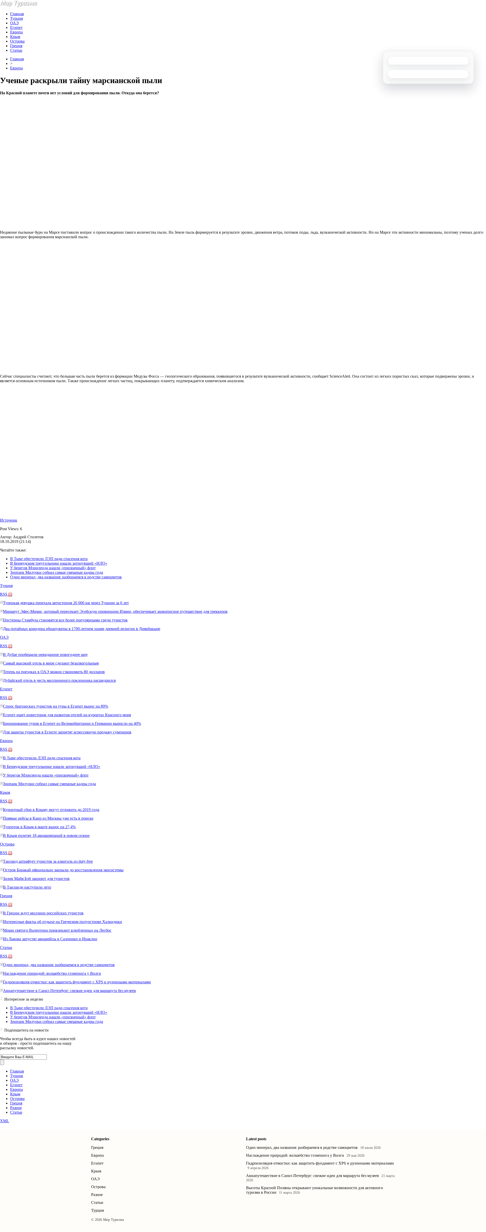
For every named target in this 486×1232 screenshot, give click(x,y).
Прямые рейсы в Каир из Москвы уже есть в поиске (48, 818)
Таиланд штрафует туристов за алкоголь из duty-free (48, 861)
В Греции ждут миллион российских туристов (43, 913)
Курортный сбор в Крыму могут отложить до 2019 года (51, 809)
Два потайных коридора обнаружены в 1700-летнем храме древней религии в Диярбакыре (81, 629)
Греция (16, 46)
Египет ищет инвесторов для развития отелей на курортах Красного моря (67, 715)
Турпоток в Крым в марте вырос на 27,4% (39, 827)
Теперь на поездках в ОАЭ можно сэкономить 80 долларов (54, 672)
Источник (8, 520)
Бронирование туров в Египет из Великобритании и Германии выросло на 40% (72, 723)
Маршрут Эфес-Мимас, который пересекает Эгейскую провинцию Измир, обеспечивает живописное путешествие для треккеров (115, 611)
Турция (16, 18)
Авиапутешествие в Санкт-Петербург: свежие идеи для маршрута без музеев (69, 990)
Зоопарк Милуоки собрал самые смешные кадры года (56, 572)
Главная (17, 14)
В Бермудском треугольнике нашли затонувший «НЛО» (58, 563)
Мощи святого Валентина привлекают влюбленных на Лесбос (57, 930)
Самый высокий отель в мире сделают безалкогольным (51, 663)
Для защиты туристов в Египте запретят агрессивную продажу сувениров (67, 732)
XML (4, 1121)
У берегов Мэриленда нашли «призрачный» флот (53, 568)
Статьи (16, 50)
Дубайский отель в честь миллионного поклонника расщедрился (59, 680)
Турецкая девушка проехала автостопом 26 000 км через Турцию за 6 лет (66, 603)
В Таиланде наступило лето (27, 887)
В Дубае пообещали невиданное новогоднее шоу (45, 654)
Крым (15, 36)
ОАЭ (14, 23)
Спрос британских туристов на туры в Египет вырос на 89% (55, 706)
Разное (16, 1108)
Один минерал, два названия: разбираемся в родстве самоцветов (66, 577)
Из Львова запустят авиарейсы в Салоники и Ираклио (50, 939)
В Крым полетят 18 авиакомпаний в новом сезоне (46, 835)
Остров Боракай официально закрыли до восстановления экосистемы (63, 870)
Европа (16, 32)
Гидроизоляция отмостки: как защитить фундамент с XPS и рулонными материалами (77, 982)
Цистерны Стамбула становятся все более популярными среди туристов (65, 620)
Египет (16, 27)
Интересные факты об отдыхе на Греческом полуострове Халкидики (62, 922)
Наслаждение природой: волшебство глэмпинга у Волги (52, 973)
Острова (17, 41)
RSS (4, 594)
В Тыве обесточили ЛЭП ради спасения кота (49, 559)
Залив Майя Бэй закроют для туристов (36, 878)
